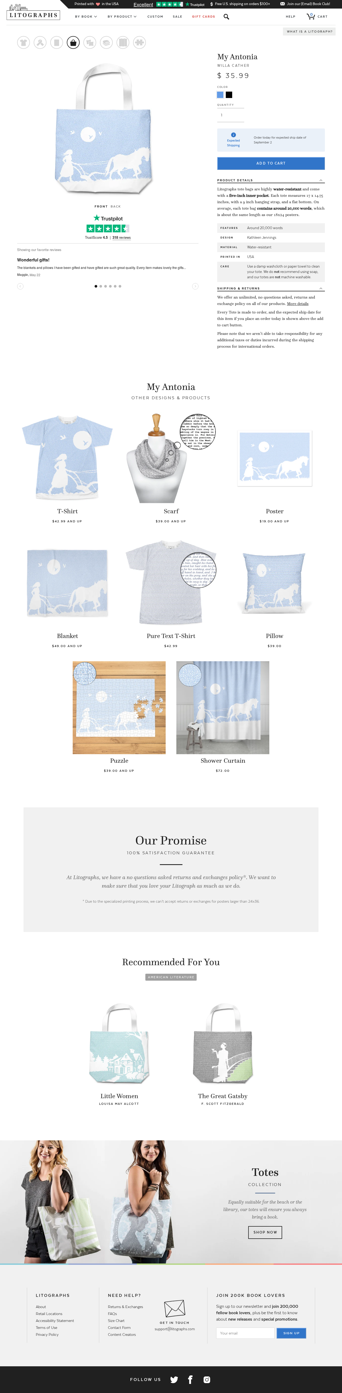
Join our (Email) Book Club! (308, 4)
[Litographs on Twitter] (174, 1379)
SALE (177, 16)
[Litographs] (33, 12)
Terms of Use (46, 1327)
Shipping (238, 288)
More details (298, 303)
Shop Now (265, 1232)
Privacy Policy (47, 1334)
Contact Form (119, 1327)
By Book (84, 16)
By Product (120, 16)
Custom (155, 16)
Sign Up (291, 1333)
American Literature (171, 977)
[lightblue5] (220, 95)
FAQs (112, 1314)
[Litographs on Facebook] (190, 1379)
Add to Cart (271, 163)
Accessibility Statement (55, 1320)
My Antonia (237, 57)
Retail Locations (49, 1314)
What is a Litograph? (310, 31)
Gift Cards (203, 16)
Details (235, 180)
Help (291, 16)
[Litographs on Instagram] (206, 1379)
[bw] (229, 95)
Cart (319, 15)
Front (101, 206)
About (41, 1307)
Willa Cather (233, 66)
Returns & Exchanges (125, 1307)
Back (116, 206)
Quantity (225, 104)
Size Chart (116, 1320)
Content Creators (122, 1334)
